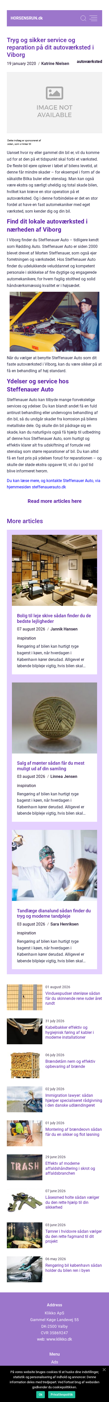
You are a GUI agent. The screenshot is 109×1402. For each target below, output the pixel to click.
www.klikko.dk (59, 1339)
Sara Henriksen (64, 924)
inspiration (26, 638)
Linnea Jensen (63, 776)
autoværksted (89, 61)
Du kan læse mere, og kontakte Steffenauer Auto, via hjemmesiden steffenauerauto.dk (53, 484)
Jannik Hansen (64, 629)
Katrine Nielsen (55, 63)
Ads (54, 1362)
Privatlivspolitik (62, 1394)
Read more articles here (55, 501)
